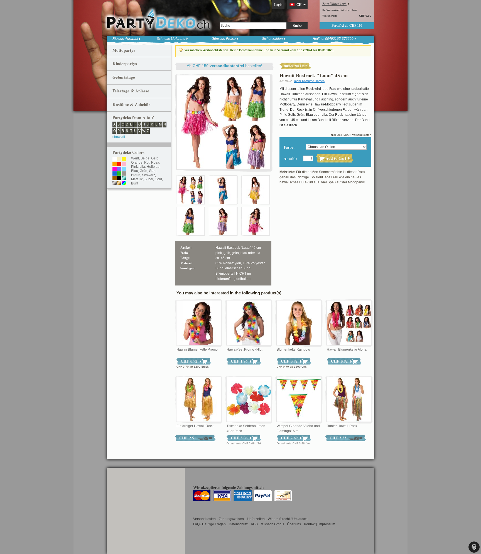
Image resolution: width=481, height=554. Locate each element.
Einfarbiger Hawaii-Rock (194, 426)
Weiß (135, 158)
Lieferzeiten (256, 519)
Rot (146, 162)
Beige (145, 158)
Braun (135, 175)
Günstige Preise (224, 39)
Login (278, 4)
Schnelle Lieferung (171, 39)
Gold (158, 179)
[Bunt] (124, 183)
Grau (152, 171)
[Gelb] (124, 160)
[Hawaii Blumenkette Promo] (198, 323)
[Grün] (119, 174)
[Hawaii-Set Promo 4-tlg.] (249, 323)
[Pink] (114, 169)
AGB (254, 524)
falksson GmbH (272, 524)
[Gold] (119, 183)
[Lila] (119, 169)
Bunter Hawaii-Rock (342, 426)
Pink (134, 167)
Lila (142, 167)
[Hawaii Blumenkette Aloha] (349, 323)
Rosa (155, 162)
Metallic (137, 179)
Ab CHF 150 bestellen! (224, 65)
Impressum (326, 524)
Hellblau (153, 167)
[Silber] (114, 183)
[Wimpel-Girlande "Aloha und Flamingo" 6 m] (299, 399)
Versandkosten (204, 519)
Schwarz (148, 175)
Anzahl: (290, 158)
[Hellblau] (124, 169)
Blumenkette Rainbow (293, 349)
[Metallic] (124, 179)
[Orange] (114, 164)
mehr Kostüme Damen (309, 81)
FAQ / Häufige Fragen (209, 524)
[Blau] (114, 174)
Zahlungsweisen (231, 519)
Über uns (294, 524)
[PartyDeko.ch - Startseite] (158, 19)
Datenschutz (238, 524)
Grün (143, 171)
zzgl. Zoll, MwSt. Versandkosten (351, 134)
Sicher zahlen (272, 39)
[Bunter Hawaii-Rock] (349, 399)
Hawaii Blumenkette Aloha (347, 349)
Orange (137, 162)
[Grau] (124, 174)
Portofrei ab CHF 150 (347, 25)
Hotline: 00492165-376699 (333, 39)
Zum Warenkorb (334, 3)
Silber (148, 179)
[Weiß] (114, 160)
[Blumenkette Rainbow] (299, 323)
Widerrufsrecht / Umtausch (288, 519)
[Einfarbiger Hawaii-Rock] (198, 399)
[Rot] (119, 164)
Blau (134, 171)
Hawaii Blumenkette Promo (197, 349)
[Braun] (114, 179)
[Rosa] (124, 164)
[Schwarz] (119, 179)
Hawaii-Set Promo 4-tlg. (244, 349)
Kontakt (309, 524)
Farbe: (289, 147)
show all (118, 137)
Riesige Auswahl (125, 39)
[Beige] (119, 160)
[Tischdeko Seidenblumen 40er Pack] (249, 399)
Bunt (134, 183)
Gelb (154, 158)
